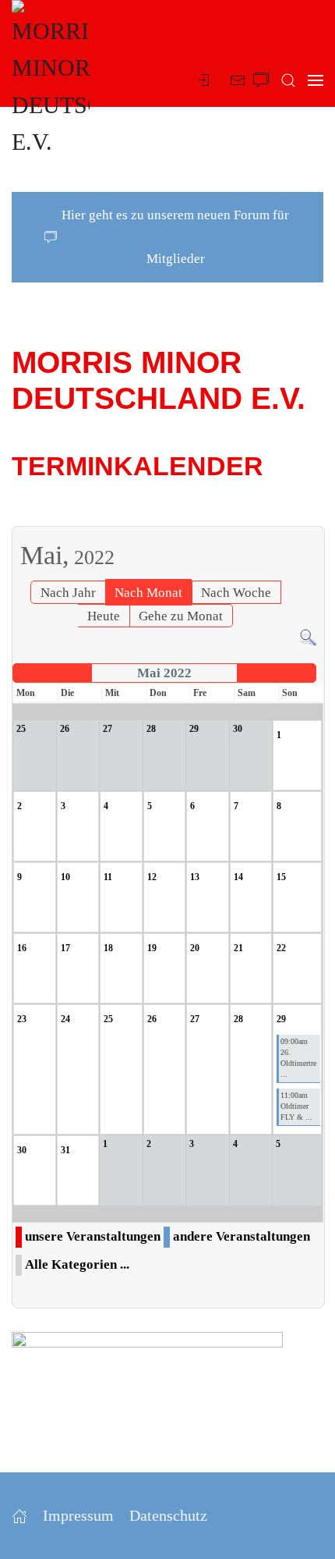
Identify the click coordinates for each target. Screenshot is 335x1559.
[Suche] (308, 637)
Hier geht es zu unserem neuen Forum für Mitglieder (175, 237)
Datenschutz (168, 1515)
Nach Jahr (68, 592)
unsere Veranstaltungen (92, 1236)
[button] (288, 80)
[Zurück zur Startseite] (51, 80)
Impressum (78, 1515)
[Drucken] (313, 517)
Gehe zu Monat (181, 616)
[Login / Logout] (197, 80)
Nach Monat (148, 592)
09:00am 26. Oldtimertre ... (298, 1057)
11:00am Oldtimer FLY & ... (296, 1106)
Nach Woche (236, 592)
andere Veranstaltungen (241, 1236)
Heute (103, 616)
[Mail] (232, 80)
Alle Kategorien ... (77, 1264)
